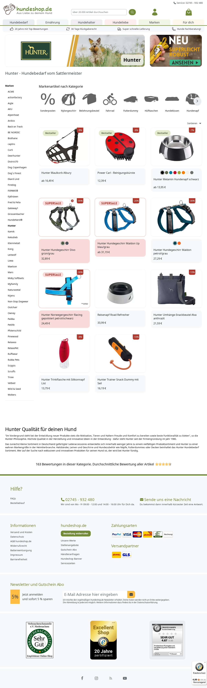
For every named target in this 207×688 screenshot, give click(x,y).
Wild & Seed (14, 388)
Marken (154, 22)
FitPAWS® (13, 190)
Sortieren (192, 123)
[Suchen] (132, 12)
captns (11, 144)
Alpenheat (13, 114)
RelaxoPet (13, 348)
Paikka (11, 318)
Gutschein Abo (69, 549)
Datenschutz (17, 536)
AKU (10, 109)
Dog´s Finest (14, 173)
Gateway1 (13, 208)
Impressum (16, 554)
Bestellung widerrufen (75, 533)
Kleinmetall (14, 243)
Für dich (188, 22)
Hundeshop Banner (71, 558)
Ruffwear (13, 353)
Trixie (11, 377)
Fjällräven (13, 196)
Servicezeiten (68, 563)
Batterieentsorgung (21, 550)
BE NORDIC (14, 132)
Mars (10, 272)
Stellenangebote (70, 545)
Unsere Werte (68, 540)
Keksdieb (13, 237)
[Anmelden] (155, 12)
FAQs (13, 498)
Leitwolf (12, 254)
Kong (10, 248)
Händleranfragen (70, 554)
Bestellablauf (17, 503)
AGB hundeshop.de (20, 541)
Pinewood (13, 336)
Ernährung (52, 22)
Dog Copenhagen (17, 167)
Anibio (11, 120)
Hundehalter (86, 22)
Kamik (11, 231)
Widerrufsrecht (18, 545)
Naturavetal (14, 289)
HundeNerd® (15, 219)
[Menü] (205, 663)
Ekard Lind (13, 179)
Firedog (12, 184)
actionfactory (15, 97)
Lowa (10, 260)
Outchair (12, 307)
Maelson (12, 266)
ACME (11, 91)
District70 (13, 161)
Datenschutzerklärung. (147, 602)
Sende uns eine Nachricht (167, 499)
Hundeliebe (120, 22)
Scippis (12, 365)
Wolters (12, 394)
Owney (11, 313)
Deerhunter (14, 155)
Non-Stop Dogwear (18, 301)
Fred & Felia (14, 202)
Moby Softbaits (16, 278)
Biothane (12, 138)
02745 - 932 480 (79, 499)
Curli (10, 149)
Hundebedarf (19, 22)
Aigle (10, 103)
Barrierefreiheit (18, 559)
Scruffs (11, 371)
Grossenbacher (16, 214)
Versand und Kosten (21, 532)
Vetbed (11, 383)
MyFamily (13, 283)
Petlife (11, 324)
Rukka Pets (13, 359)
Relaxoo (12, 342)
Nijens (11, 295)
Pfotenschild (14, 330)
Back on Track (15, 126)
